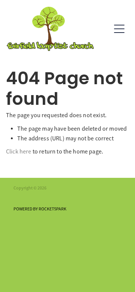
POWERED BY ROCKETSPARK (40, 209)
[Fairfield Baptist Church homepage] (58, 29)
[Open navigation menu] (119, 29)
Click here (19, 151)
